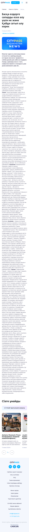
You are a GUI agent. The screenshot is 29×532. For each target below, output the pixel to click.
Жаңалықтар (14, 496)
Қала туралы (14, 493)
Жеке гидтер (15, 490)
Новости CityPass (13, 9)
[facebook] (18, 466)
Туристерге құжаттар (14, 499)
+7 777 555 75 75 (14, 516)
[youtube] (10, 466)
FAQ (14, 477)
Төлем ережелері (14, 480)
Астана (14, 2)
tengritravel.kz (9, 393)
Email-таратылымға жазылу (15, 408)
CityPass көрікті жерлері (14, 472)
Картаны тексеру (14, 486)
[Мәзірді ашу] (26, 2)
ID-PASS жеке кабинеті (14, 503)
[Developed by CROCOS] (14, 525)
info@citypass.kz (14, 513)
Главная (4, 9)
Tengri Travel (13, 87)
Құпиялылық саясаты (14, 509)
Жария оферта (14, 506)
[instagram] (14, 466)
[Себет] (22, 2)
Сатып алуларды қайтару (14, 483)
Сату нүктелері (14, 475)
